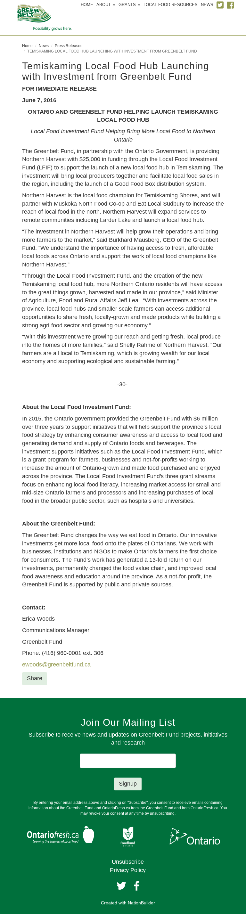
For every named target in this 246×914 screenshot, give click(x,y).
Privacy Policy (128, 870)
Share (34, 678)
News (44, 46)
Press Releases (68, 46)
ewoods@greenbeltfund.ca (56, 664)
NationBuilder (141, 902)
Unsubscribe (128, 862)
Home (27, 46)
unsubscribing (162, 813)
